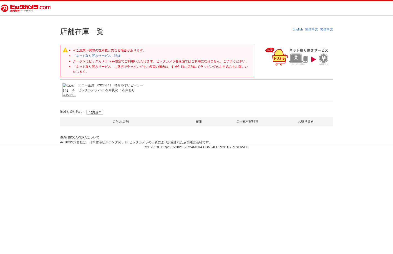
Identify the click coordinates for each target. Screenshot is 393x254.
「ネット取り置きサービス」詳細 (97, 56)
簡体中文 (311, 29)
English (297, 29)
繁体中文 (326, 29)
